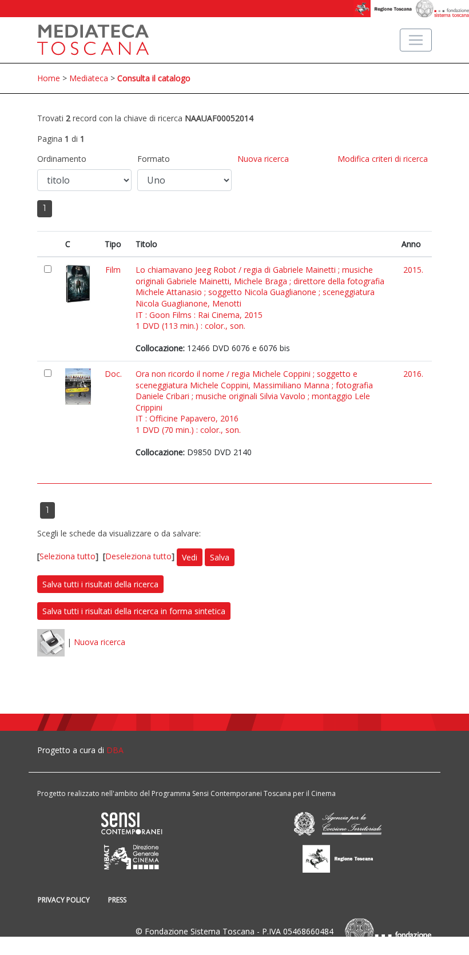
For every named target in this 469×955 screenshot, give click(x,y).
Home (48, 78)
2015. (413, 269)
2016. (413, 373)
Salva (219, 557)
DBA (115, 750)
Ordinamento (61, 158)
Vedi (189, 557)
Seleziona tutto (67, 556)
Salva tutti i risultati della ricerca (100, 584)
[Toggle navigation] (416, 40)
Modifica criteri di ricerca (382, 158)
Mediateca (88, 78)
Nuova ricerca (263, 158)
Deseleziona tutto (138, 556)
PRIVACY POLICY (64, 900)
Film (113, 269)
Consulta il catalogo (153, 78)
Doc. (113, 373)
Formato (153, 158)
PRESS (117, 900)
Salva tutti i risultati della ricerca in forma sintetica (133, 611)
